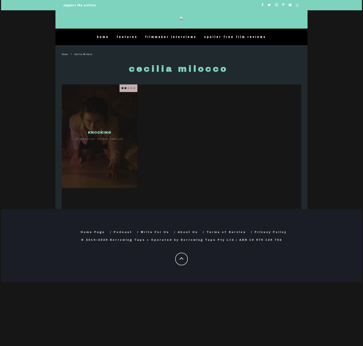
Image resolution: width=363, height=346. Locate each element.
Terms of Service (226, 232)
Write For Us (155, 232)
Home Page (93, 232)
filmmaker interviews (171, 37)
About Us (188, 232)
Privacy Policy (271, 232)
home (103, 37)
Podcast (123, 232)
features (127, 37)
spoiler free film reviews (235, 37)
